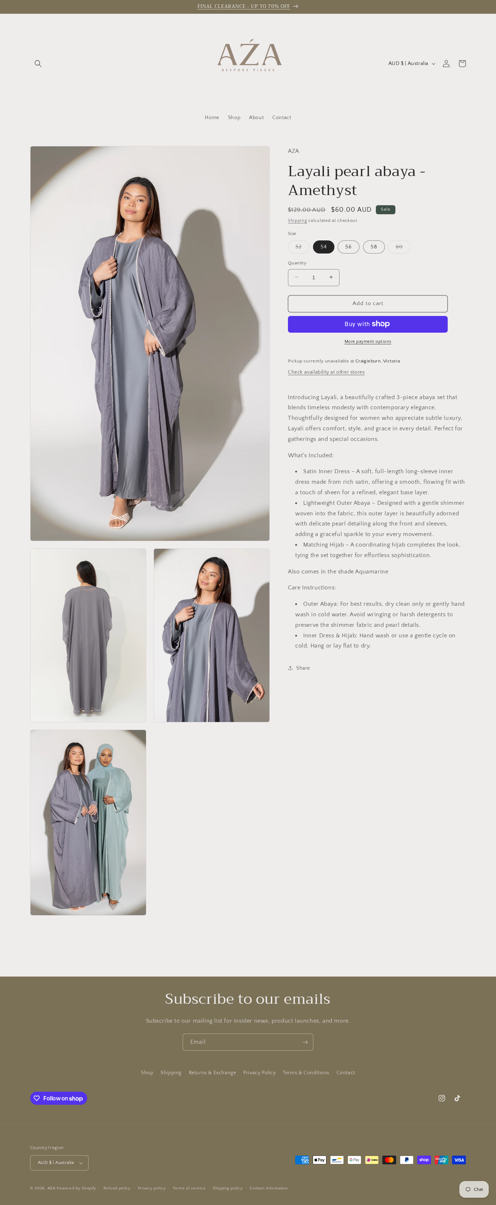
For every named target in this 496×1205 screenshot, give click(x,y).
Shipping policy (228, 1188)
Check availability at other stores (326, 372)
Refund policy (117, 1188)
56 (348, 246)
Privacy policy (152, 1188)
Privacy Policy (259, 1073)
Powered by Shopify (76, 1188)
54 (324, 246)
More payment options (368, 341)
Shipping (297, 220)
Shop (147, 1073)
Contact (346, 1073)
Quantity (297, 262)
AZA (52, 1188)
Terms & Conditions (306, 1073)
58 (374, 246)
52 (302, 248)
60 (403, 248)
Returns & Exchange (212, 1073)
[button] (38, 64)
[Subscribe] (305, 1042)
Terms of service (189, 1188)
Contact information (269, 1188)
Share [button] (303, 668)
